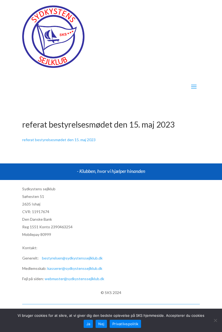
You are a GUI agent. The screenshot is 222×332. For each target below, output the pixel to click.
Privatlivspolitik (125, 324)
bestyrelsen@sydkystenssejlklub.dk (72, 258)
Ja (88, 324)
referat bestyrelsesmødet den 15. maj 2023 (59, 139)
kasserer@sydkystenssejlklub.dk (74, 268)
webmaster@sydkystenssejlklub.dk (74, 278)
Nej (101, 324)
